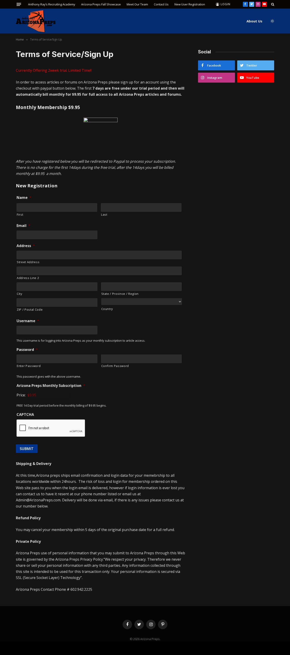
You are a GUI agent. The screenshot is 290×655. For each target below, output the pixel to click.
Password (27, 349)
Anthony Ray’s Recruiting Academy (51, 4)
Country (107, 309)
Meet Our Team (137, 4)
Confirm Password (115, 366)
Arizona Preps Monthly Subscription (51, 385)
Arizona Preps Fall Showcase (101, 4)
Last (104, 214)
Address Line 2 (28, 278)
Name (24, 197)
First (20, 214)
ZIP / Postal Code (30, 309)
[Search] (272, 4)
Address (26, 245)
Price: (21, 395)
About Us (254, 21)
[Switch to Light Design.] (272, 21)
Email (23, 225)
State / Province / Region (120, 294)
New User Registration (189, 4)
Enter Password (29, 366)
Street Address (28, 262)
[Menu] (19, 4)
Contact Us (161, 4)
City (19, 294)
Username (28, 321)
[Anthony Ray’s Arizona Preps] (36, 21)
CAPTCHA (25, 414)
